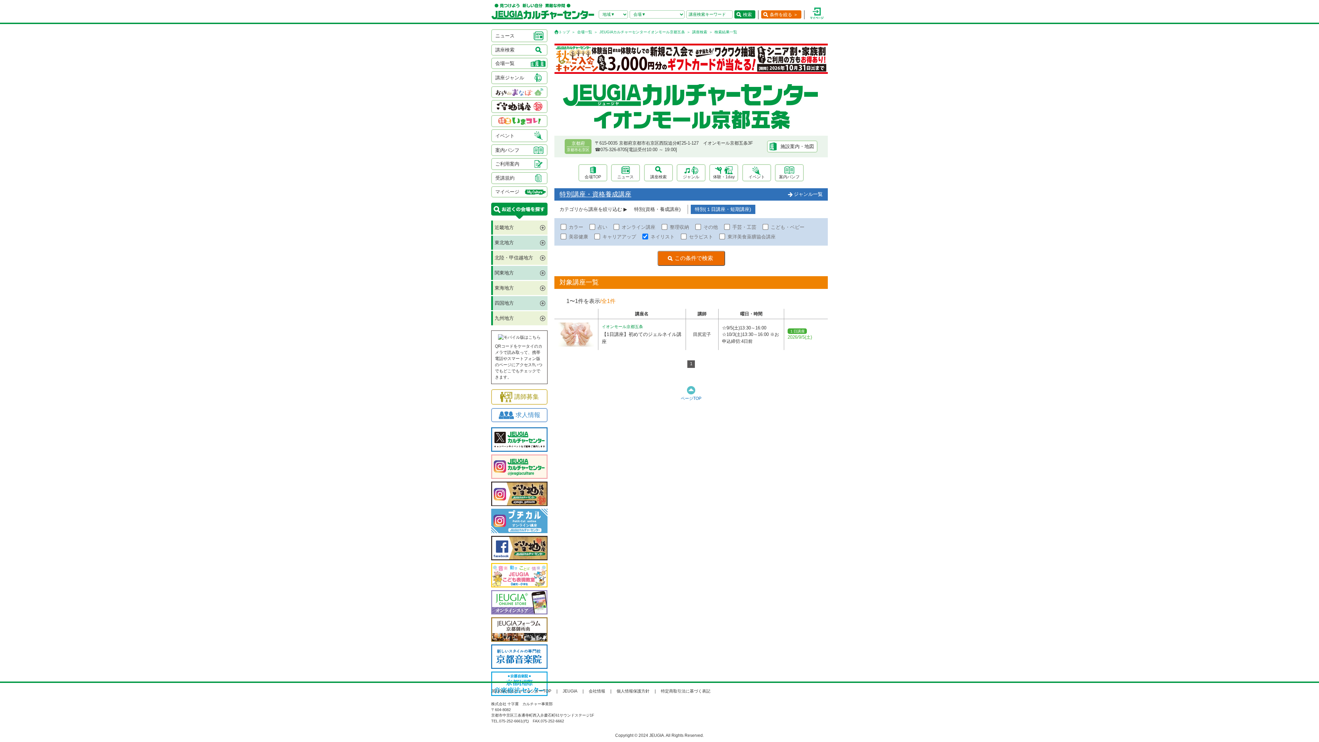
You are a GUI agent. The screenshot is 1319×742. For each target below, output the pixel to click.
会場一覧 (584, 32)
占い (602, 227)
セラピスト (701, 236)
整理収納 (679, 227)
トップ (564, 32)
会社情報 (597, 691)
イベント (756, 177)
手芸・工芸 (744, 227)
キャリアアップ (619, 236)
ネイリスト (663, 236)
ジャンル (691, 177)
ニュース (625, 177)
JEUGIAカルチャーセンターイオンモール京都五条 (642, 32)
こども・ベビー (787, 227)
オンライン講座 (638, 227)
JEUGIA (570, 691)
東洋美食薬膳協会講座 (752, 236)
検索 (747, 14)
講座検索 (699, 32)
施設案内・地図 (797, 146)
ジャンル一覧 (808, 194)
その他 (710, 227)
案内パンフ (789, 177)
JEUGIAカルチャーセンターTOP (521, 691)
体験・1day (724, 177)
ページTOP (691, 398)
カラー (576, 227)
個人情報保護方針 (633, 691)
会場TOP (593, 177)
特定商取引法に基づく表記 (685, 691)
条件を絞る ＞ (784, 14)
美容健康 (578, 236)
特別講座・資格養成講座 (595, 194)
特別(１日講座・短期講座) (723, 209)
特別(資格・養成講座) (657, 209)
